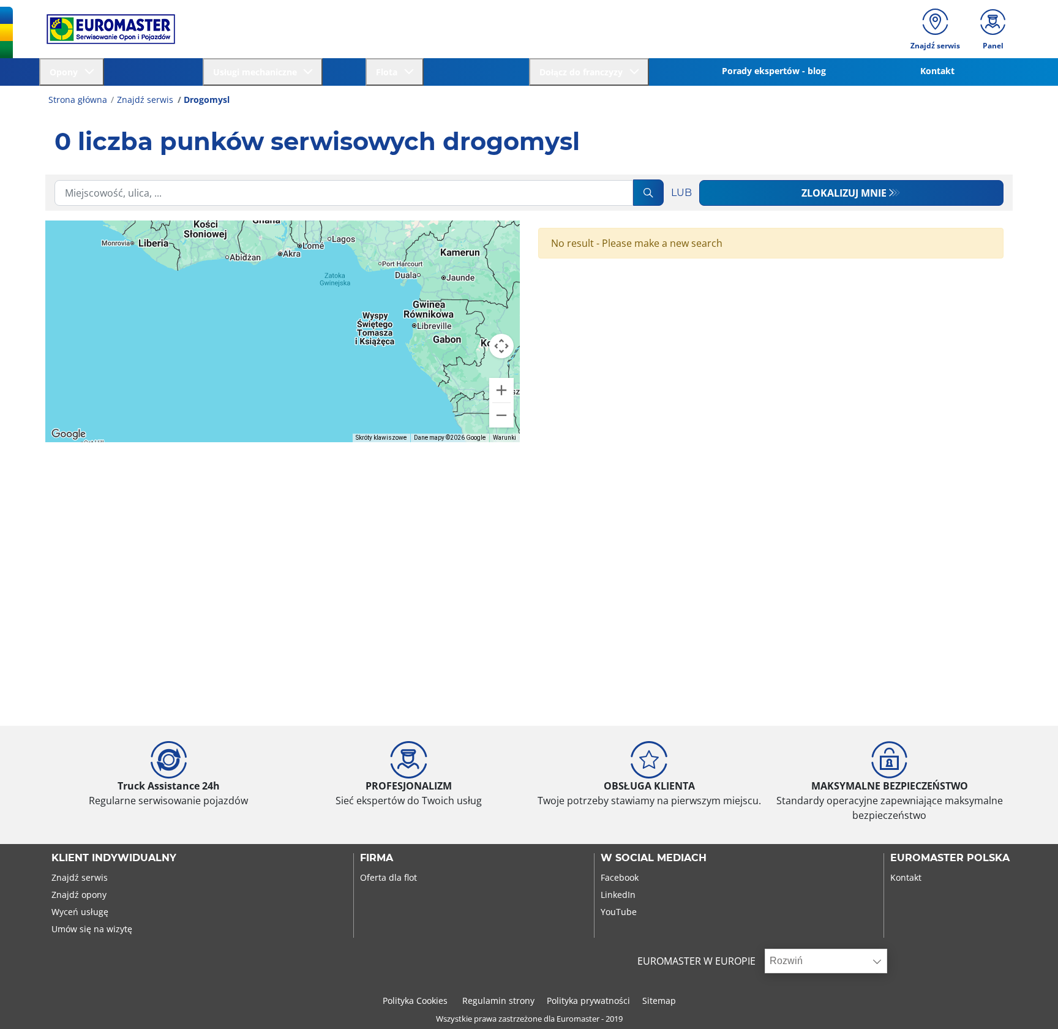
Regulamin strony (498, 1000)
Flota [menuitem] (389, 72)
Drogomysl (207, 99)
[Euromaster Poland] (107, 29)
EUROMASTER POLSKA (950, 858)
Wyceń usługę (79, 912)
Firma (376, 858)
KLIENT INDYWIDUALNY (113, 858)
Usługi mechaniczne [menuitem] (257, 72)
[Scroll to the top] (1026, 1003)
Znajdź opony (79, 894)
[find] (648, 192)
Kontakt (905, 877)
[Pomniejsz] (501, 415)
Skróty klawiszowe (381, 437)
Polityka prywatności (588, 1000)
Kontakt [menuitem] (937, 71)
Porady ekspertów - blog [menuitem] (774, 71)
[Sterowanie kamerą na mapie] (501, 346)
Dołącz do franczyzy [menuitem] (583, 72)
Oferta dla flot (388, 877)
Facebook (620, 877)
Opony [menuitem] (66, 72)
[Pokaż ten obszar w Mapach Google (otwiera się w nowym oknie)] (68, 434)
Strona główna (77, 99)
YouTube (619, 912)
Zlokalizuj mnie (844, 193)
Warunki (504, 437)
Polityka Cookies (416, 1000)
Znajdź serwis (145, 99)
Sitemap (659, 1000)
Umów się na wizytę (91, 929)
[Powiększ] (501, 390)
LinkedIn (618, 894)
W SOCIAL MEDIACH (654, 858)
